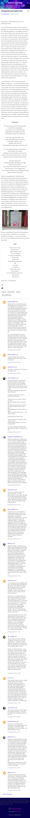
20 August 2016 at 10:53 (14, 504)
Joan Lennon (11, 292)
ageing (3, 292)
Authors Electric (15, 3)
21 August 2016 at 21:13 (14, 732)
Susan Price (11, 580)
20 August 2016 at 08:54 (14, 373)
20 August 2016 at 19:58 (14, 703)
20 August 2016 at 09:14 (14, 432)
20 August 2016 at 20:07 (14, 717)
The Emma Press (6, 295)
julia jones (10, 737)
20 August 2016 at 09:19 (14, 485)
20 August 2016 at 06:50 (14, 362)
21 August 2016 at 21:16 (14, 767)
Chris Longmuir (12, 378)
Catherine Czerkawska (13, 436)
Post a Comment (7, 794)
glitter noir (10, 772)
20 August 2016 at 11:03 (14, 539)
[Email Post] (2, 288)
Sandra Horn (11, 367)
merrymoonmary (18, 811)
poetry (18, 292)
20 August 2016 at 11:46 (14, 632)
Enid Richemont (12, 721)
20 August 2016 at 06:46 (14, 350)
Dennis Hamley (11, 301)
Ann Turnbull (11, 636)
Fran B (9, 678)
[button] (28, 11)
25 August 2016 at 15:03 (14, 790)
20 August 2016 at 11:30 (14, 576)
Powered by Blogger (16, 808)
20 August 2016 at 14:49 (14, 673)
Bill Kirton (10, 543)
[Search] (28, 3)
